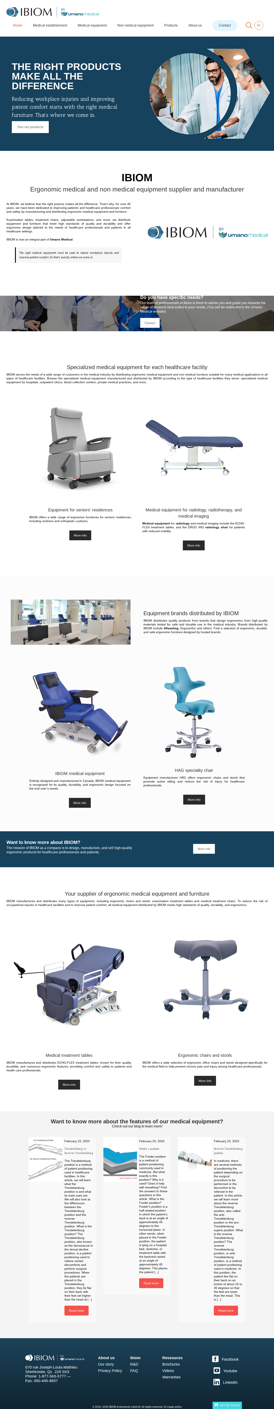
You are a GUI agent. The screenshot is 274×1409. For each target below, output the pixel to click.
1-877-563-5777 (52, 1376)
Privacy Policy (110, 1371)
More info (80, 535)
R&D (134, 1364)
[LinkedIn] (225, 1382)
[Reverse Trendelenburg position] (195, 1159)
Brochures (171, 1364)
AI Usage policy (173, 1406)
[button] (249, 25)
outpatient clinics (51, 382)
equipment (87, 901)
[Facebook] (225, 1359)
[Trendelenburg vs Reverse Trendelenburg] (45, 1159)
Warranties (171, 1377)
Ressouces (172, 1358)
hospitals (32, 382)
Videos (168, 1371)
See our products (30, 127)
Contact (150, 323)
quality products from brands (189, 620)
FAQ (134, 1371)
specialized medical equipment (85, 378)
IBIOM (14, 204)
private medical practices (114, 382)
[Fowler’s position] (120, 1159)
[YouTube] (225, 1370)
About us (106, 1358)
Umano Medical (61, 239)
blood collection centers (80, 382)
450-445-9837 (46, 1381)
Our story (106, 1364)
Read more (76, 1310)
